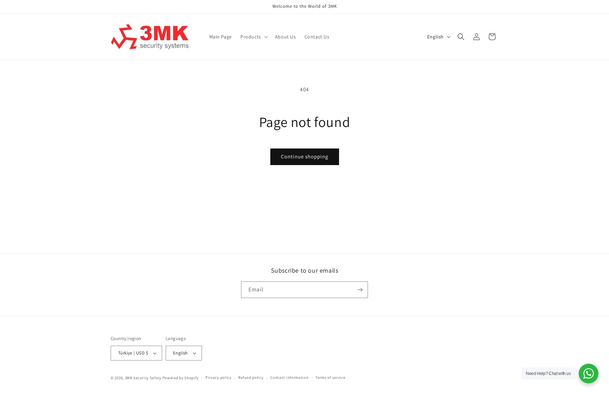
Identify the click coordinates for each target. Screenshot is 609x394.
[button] (253, 36)
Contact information (289, 377)
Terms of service (330, 377)
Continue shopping (304, 156)
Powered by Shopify (180, 377)
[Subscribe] (360, 289)
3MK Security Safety (143, 377)
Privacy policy (218, 377)
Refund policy (250, 377)
